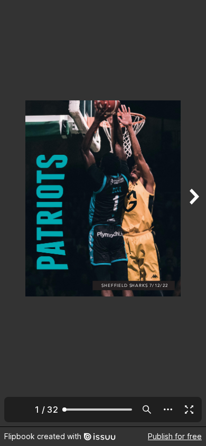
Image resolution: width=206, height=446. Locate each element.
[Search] (146, 409)
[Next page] (193, 213)
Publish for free (175, 436)
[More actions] (168, 409)
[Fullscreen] (189, 409)
